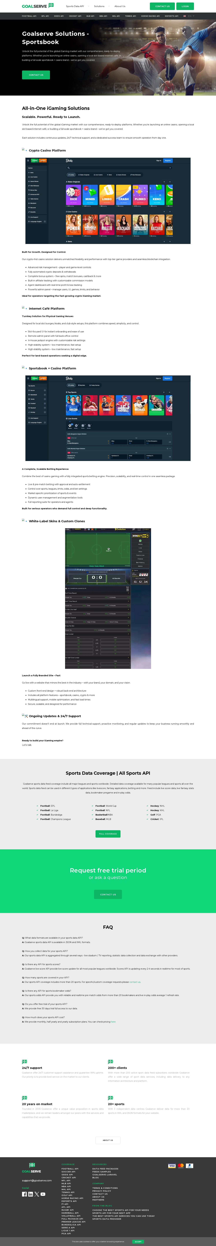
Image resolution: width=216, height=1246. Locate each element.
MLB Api (90, 16)
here (113, 1021)
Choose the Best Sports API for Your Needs (120, 1210)
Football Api (29, 16)
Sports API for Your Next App (111, 1213)
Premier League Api (74, 1222)
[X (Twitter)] (36, 1194)
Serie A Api (68, 1227)
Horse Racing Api (150, 16)
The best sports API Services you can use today (123, 1216)
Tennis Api (130, 16)
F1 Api (65, 1204)
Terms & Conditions (105, 1188)
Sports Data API (75, 6)
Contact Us (162, 6)
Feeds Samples (101, 1171)
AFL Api (66, 1207)
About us (108, 1140)
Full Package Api (72, 1219)
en (189, 16)
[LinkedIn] (30, 1194)
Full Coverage (108, 834)
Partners (98, 1200)
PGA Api (66, 1233)
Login (185, 6)
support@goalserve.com (37, 1180)
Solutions (99, 6)
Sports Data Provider (106, 1219)
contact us (134, 982)
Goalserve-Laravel (104, 1174)
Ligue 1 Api (68, 1230)
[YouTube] (43, 1194)
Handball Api (70, 1213)
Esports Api (171, 16)
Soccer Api (68, 1171)
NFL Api (45, 16)
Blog (95, 1177)
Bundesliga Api (71, 1224)
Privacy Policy (101, 1191)
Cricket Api (75, 16)
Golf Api (67, 1195)
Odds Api (59, 16)
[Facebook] (24, 1194)
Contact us (36, 75)
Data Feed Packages (105, 1169)
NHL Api (116, 16)
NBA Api (103, 16)
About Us (120, 6)
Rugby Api (68, 1210)
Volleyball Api (71, 1216)
